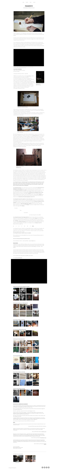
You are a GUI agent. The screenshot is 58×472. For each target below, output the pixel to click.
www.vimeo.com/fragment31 (18, 257)
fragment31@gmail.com (32, 240)
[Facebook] (46, 467)
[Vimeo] (44, 467)
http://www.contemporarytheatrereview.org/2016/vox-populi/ (21, 238)
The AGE (45, 443)
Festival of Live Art (36, 135)
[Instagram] (42, 467)
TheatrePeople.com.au (43, 437)
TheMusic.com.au (44, 431)
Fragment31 (14, 467)
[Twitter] (49, 467)
